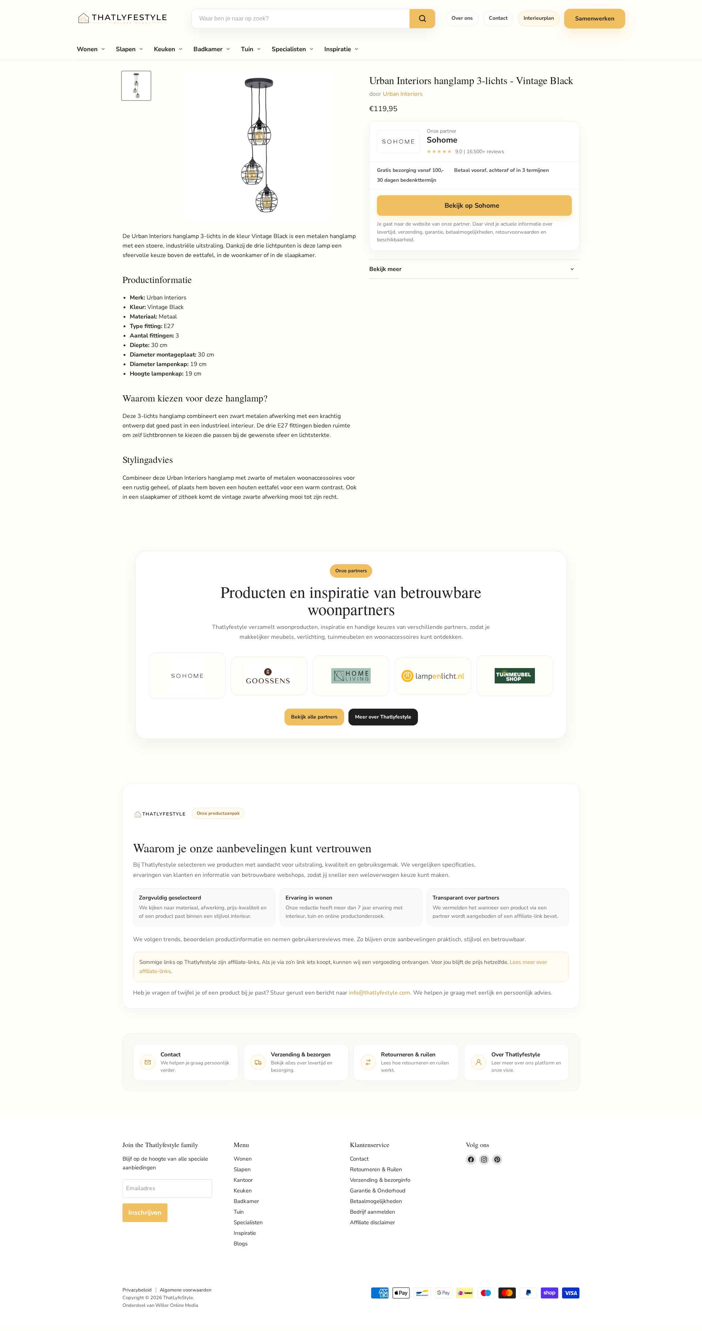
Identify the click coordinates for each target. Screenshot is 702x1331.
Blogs (241, 1243)
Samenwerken (594, 19)
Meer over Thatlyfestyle (383, 716)
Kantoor (243, 1180)
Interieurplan (539, 18)
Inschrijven (145, 1212)
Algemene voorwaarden (185, 1290)
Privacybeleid (137, 1290)
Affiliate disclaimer (372, 1222)
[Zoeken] (422, 18)
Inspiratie (337, 49)
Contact (498, 18)
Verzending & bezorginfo (380, 1180)
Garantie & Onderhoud (377, 1190)
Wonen (87, 49)
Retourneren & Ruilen (376, 1169)
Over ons (462, 18)
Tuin (247, 49)
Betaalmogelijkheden (376, 1201)
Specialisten (289, 49)
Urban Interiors (403, 94)
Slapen (126, 49)
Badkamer (208, 49)
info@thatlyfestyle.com (379, 993)
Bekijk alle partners (314, 716)
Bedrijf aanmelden (372, 1211)
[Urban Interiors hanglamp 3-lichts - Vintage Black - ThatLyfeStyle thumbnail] (136, 85)
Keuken (164, 49)
